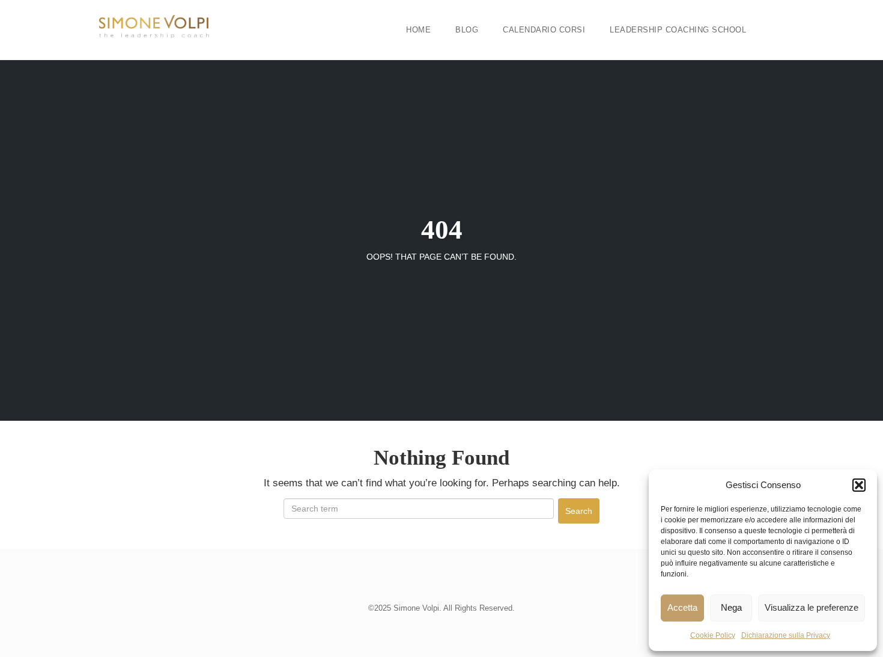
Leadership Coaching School (678, 29)
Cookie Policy (712, 635)
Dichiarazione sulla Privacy (785, 635)
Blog (466, 29)
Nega (731, 607)
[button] (859, 485)
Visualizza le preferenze (811, 607)
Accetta (682, 607)
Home (418, 29)
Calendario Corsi (544, 29)
